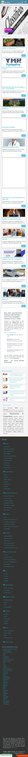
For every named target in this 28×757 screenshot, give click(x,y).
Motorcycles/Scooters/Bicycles (10, 519)
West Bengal (6, 704)
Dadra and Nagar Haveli (8, 659)
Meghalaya (5, 682)
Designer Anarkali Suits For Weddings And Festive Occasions (16, 387)
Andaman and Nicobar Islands (10, 649)
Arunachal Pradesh (7, 652)
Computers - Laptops (8, 500)
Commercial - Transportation (10, 521)
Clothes (5, 474)
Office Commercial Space (9, 543)
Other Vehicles (7, 528)
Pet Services (6, 463)
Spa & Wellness (7, 467)
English (5, 602)
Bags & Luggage (7, 479)
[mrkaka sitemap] (16, 754)
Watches (6, 486)
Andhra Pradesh (7, 650)
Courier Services (7, 592)
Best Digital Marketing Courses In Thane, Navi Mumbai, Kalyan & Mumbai (17, 393)
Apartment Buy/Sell (8, 536)
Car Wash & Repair (8, 458)
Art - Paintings (7, 564)
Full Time (6, 573)
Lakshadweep (6, 676)
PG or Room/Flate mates (9, 545)
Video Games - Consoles (9, 505)
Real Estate (7, 533)
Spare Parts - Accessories (9, 524)
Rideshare (6, 623)
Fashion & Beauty (9, 471)
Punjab (4, 691)
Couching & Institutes (8, 600)
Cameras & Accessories (9, 496)
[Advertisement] (14, 20)
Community (7, 611)
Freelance (6, 580)
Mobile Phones (7, 510)
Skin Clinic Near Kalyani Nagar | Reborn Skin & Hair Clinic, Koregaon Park (17, 380)
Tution (5, 604)
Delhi (4, 662)
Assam (4, 653)
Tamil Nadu (5, 696)
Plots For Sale (7, 540)
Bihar (4, 655)
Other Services (7, 446)
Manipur (5, 681)
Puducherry (5, 690)
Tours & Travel (7, 465)
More (23, 55)
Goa (4, 664)
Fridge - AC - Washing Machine (10, 561)
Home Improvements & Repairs (10, 456)
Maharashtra (6, 679)
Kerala (4, 675)
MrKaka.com (7, 358)
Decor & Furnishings (8, 557)
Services (7, 443)
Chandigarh (5, 656)
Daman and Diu (6, 661)
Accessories (6, 484)
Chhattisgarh (6, 658)
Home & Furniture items (10, 551)
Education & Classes (10, 596)
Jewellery (6, 477)
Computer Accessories (8, 503)
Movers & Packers (9, 585)
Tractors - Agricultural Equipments (11, 526)
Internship (6, 578)
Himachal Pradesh (7, 668)
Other (4, 688)
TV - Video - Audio (7, 498)
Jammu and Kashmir (8, 670)
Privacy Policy (14, 747)
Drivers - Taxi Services (8, 588)
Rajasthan (5, 693)
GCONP (12, 753)
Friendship (6, 614)
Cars (5, 517)
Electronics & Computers (11, 493)
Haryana (5, 667)
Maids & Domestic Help (9, 451)
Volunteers (6, 621)
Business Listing (8, 642)
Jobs (6, 570)
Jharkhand (5, 672)
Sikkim (4, 694)
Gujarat (5, 665)
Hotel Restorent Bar (8, 637)
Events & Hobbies (7, 633)
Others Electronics (8, 507)
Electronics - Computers (9, 449)
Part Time (6, 576)
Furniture (6, 555)
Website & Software (8, 460)
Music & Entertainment (8, 630)
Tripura (4, 699)
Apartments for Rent (8, 538)
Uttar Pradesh (6, 701)
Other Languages (7, 607)
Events (5, 616)
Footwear (6, 481)
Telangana (5, 697)
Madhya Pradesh (7, 678)
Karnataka (5, 673)
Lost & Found (6, 619)
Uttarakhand (6, 702)
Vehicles (7, 514)
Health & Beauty (7, 453)
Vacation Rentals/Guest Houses (10, 547)
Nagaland (5, 685)
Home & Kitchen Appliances (10, 559)
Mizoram (5, 684)
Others (6, 627)
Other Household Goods (9, 566)
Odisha (4, 687)
